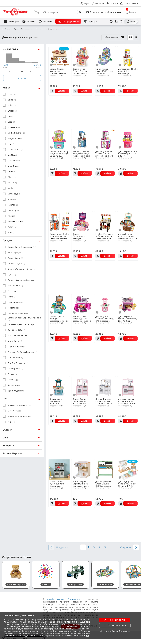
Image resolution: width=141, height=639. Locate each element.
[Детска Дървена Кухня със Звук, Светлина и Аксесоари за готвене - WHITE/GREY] (59, 469)
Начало (7, 29)
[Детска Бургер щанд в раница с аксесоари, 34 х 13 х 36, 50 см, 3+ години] (128, 221)
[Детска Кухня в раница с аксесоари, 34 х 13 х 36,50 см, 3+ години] (59, 304)
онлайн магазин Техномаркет (63, 599)
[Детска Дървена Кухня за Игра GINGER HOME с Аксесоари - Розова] (82, 386)
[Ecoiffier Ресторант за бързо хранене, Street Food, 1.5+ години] (105, 221)
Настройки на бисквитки (117, 631)
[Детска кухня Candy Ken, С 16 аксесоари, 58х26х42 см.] (59, 139)
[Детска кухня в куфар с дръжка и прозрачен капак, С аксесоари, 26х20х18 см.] (82, 304)
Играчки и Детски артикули (23, 29)
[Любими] (121, 21)
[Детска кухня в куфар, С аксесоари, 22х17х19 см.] (128, 304)
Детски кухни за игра (58, 29)
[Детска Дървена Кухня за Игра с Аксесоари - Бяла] (105, 386)
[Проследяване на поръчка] (116, 21)
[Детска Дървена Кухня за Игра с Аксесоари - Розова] (128, 386)
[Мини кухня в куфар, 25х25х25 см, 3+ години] (105, 56)
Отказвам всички (117, 625)
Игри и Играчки (41, 29)
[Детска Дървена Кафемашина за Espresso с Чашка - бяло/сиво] (82, 469)
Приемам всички (117, 619)
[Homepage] (15, 12)
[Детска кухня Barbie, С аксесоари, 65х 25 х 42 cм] (128, 139)
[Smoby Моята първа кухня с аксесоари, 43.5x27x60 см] (59, 386)
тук (87, 635)
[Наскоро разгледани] (111, 21)
